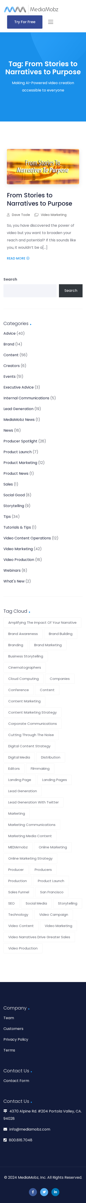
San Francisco (52, 892)
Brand (8, 344)
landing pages (54, 779)
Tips (7, 516)
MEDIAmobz (18, 847)
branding (15, 645)
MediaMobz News (19, 419)
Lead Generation (18, 408)
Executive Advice (18, 387)
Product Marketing (20, 462)
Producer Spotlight (20, 441)
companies (60, 678)
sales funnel (18, 892)
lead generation (22, 791)
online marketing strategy (30, 858)
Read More (16, 258)
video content (21, 925)
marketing (16, 813)
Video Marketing (54, 214)
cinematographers (24, 667)
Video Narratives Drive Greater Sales (39, 937)
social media (36, 903)
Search (10, 279)
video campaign (53, 914)
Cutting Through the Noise (31, 734)
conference (18, 689)
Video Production (18, 559)
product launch (51, 880)
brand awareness (23, 633)
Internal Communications (26, 398)
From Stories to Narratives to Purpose (39, 199)
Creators (11, 365)
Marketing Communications (31, 824)
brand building (60, 633)
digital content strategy (29, 746)
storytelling (67, 903)
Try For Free (24, 22)
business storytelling (25, 656)
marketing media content (30, 835)
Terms (9, 1050)
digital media (19, 757)
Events (9, 376)
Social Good (14, 495)
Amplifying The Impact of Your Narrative (42, 622)
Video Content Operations (27, 538)
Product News (15, 473)
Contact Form (16, 1080)
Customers (13, 1028)
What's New (14, 581)
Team (8, 1018)
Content (11, 355)
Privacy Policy (15, 1039)
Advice (9, 333)
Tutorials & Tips (17, 527)
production (17, 880)
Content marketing (24, 701)
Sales (8, 484)
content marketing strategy (32, 712)
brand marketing (48, 645)
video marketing (58, 925)
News (8, 430)
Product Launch (17, 452)
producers (43, 869)
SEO (11, 903)
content (47, 689)
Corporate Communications (32, 723)
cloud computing (23, 678)
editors (14, 768)
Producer (16, 869)
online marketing (53, 847)
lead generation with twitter (33, 802)
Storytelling (13, 505)
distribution (50, 757)
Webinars (12, 570)
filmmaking (40, 768)
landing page (19, 779)
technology (18, 914)
